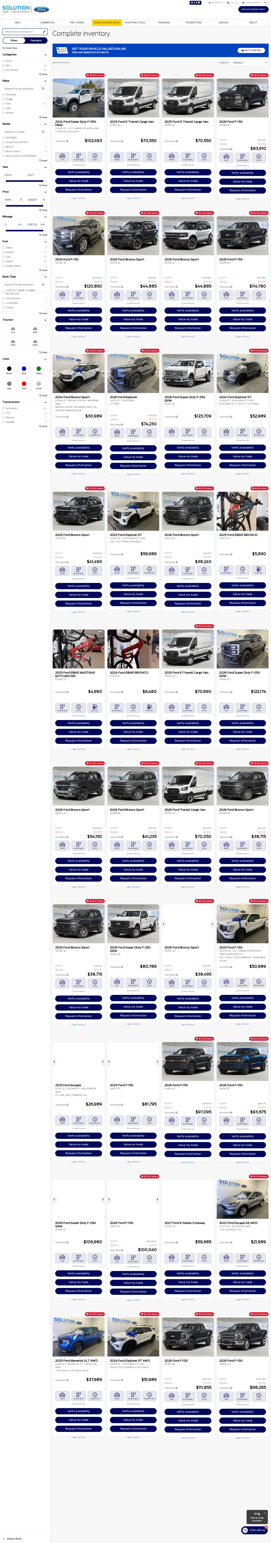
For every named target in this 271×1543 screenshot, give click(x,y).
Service (223, 22)
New (17, 22)
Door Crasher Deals (107, 22)
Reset (45, 74)
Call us (233, 2)
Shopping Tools (135, 22)
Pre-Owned (77, 22)
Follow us (217, 2)
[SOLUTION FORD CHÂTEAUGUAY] (25, 9)
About (253, 22)
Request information (78, 189)
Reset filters (11, 48)
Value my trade (78, 180)
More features (79, 165)
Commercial (47, 22)
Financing (164, 22)
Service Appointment (254, 9)
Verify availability (78, 172)
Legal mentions (78, 198)
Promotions (194, 22)
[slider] (4, 181)
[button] (54, 98)
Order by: (224, 62)
